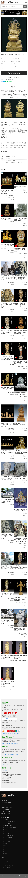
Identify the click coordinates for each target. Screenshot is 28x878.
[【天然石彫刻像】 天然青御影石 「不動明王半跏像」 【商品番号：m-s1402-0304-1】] (7, 295)
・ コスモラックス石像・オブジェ (8, 821)
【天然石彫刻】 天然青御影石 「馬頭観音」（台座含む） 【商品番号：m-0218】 (7, 536)
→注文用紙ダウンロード (9, 718)
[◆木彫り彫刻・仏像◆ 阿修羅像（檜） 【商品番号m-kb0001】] (20, 587)
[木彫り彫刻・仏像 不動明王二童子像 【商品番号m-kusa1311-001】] (7, 379)
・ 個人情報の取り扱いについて (8, 867)
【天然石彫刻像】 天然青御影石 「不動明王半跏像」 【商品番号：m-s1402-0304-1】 (7, 305)
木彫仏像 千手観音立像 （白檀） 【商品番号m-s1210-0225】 (20, 305)
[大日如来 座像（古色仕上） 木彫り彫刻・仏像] (7, 210)
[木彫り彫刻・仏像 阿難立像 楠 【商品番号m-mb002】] (20, 647)
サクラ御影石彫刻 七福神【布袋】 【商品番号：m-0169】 (7, 622)
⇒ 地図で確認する (5, 804)
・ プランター (4, 839)
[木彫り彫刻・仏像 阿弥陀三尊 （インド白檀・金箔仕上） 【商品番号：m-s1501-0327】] (7, 236)
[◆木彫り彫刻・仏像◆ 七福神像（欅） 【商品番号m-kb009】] (7, 442)
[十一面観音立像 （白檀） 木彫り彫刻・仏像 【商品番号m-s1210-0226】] (7, 348)
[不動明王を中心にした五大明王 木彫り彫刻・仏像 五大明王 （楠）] (7, 413)
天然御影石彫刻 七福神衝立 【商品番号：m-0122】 (20, 477)
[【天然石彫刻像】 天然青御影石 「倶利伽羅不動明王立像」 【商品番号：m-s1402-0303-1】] (20, 268)
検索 (25, 6)
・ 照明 (3, 849)
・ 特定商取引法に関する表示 (7, 865)
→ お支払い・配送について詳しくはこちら (11, 733)
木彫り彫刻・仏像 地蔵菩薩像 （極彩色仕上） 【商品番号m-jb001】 (20, 362)
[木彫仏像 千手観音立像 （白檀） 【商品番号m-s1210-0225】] (20, 295)
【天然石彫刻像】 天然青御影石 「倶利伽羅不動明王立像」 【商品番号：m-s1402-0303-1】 (20, 277)
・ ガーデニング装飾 (5, 841)
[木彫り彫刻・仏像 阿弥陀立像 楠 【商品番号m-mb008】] (7, 647)
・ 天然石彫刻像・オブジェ (7, 819)
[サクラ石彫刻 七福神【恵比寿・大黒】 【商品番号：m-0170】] (7, 493)
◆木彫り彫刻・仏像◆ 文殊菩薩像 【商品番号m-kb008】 (20, 425)
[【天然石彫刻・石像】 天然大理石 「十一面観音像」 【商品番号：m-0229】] (7, 469)
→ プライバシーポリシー (7, 764)
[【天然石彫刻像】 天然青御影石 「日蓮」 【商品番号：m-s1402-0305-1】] (20, 528)
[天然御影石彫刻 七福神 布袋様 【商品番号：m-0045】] (20, 618)
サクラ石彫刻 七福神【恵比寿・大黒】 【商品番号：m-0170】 (7, 501)
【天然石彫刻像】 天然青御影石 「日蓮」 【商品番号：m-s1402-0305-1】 (20, 540)
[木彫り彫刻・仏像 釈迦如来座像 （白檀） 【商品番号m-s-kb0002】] (20, 322)
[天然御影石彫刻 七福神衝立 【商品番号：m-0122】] (20, 469)
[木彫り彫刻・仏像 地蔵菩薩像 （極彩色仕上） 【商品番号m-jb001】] (20, 351)
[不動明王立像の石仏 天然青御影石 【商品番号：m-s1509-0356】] (20, 210)
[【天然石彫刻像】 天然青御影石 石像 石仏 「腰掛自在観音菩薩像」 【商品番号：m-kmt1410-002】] (7, 558)
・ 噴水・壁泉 (4, 829)
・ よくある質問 (4, 861)
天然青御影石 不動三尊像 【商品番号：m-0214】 (20, 393)
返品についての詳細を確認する (7, 79)
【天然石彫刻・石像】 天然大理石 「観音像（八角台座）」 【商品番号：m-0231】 (7, 277)
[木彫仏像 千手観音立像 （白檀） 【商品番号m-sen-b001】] (7, 322)
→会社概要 (4, 771)
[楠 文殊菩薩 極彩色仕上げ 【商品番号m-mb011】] (20, 498)
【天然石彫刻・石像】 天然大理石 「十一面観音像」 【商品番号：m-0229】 (7, 478)
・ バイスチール (4, 843)
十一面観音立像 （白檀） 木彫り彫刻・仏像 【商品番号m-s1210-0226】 (7, 358)
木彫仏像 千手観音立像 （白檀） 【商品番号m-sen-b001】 (7, 332)
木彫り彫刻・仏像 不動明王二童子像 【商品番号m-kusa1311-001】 (7, 388)
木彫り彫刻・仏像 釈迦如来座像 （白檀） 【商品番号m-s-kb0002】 (20, 332)
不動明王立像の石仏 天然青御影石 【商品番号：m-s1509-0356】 (20, 219)
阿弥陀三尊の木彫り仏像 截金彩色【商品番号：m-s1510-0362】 (7, 192)
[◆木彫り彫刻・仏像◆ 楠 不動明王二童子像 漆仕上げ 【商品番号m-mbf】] (20, 442)
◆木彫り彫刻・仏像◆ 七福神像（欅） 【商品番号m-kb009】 (7, 452)
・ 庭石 (3, 831)
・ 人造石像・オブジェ (6, 823)
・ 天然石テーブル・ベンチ (7, 835)
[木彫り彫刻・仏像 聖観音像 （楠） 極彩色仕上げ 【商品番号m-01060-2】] (7, 585)
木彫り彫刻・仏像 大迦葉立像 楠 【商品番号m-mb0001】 (7, 683)
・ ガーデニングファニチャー (7, 837)
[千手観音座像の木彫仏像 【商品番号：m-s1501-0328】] (20, 238)
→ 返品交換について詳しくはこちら (10, 743)
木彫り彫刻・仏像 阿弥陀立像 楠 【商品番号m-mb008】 (7, 657)
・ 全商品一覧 (4, 853)
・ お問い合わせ (4, 863)
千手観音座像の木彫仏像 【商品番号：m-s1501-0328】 (19, 250)
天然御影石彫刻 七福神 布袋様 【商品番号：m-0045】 (20, 629)
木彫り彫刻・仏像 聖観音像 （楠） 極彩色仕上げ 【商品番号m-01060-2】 (8, 595)
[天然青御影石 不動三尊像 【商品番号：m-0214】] (20, 382)
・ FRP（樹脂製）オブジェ (7, 825)
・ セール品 (3, 851)
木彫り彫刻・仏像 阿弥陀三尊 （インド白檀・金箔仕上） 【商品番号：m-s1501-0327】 (7, 246)
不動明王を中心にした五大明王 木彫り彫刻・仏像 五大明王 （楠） (7, 425)
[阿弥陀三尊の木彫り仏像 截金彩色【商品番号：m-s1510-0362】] (7, 180)
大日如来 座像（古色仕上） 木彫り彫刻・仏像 (7, 218)
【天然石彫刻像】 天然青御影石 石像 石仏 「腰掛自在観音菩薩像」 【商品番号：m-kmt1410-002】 (7, 568)
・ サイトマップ (4, 869)
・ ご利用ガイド (4, 859)
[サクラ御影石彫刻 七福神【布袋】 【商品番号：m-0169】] (7, 614)
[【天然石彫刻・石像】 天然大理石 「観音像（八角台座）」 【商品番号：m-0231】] (7, 268)
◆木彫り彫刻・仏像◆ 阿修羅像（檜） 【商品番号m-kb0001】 (20, 599)
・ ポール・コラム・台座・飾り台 (8, 827)
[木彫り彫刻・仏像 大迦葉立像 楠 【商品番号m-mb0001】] (7, 673)
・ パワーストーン (5, 833)
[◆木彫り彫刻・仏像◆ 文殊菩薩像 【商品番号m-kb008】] (20, 413)
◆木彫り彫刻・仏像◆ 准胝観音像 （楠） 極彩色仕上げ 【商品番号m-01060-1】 (20, 568)
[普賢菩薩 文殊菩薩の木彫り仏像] (20, 178)
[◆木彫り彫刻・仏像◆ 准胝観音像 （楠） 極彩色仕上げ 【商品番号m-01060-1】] (20, 558)
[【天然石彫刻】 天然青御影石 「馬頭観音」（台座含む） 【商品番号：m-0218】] (7, 526)
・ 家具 (3, 847)
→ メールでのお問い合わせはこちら (10, 754)
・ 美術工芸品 (4, 845)
